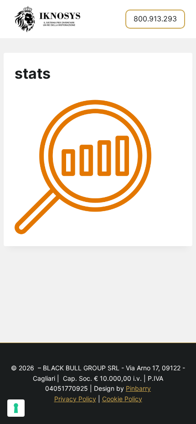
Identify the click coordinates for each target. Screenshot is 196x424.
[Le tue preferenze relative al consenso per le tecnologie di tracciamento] (16, 408)
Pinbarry (138, 388)
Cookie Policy (122, 399)
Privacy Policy (75, 399)
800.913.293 (155, 18)
